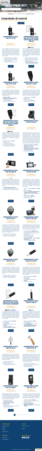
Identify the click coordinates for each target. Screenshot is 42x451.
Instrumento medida (20, 14)
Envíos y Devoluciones (25, 426)
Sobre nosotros (4, 437)
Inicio (15, 14)
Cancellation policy (5, 431)
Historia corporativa (5, 439)
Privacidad (4, 428)
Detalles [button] (11, 66)
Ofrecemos (23, 428)
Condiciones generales (6, 426)
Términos (3, 429)
